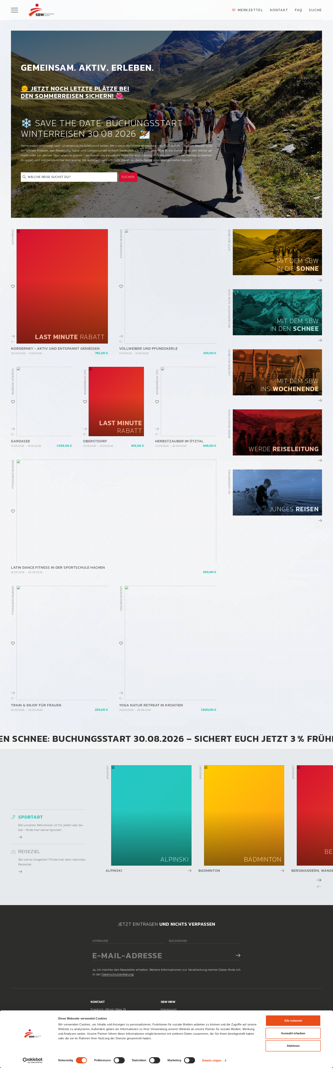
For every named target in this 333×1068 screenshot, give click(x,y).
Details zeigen (211, 1060)
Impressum (169, 1009)
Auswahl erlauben (293, 1033)
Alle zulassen (293, 1020)
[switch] (119, 1060)
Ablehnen (293, 1045)
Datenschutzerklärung (118, 974)
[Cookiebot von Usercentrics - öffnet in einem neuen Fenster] (33, 1060)
